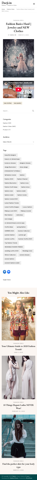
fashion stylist (9, 195)
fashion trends (22, 195)
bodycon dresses (10, 163)
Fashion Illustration (10, 183)
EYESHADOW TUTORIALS (12, 171)
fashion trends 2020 (11, 199)
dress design (24, 167)
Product (5, 130)
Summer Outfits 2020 (25, 239)
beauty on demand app (12, 159)
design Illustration (10, 167)
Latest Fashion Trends (12, 203)
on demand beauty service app (14, 223)
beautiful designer (10, 155)
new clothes (8, 103)
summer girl (22, 235)
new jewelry (17, 103)
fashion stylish (21, 191)
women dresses (25, 255)
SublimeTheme (14, 478)
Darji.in (7, 3)
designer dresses (25, 163)
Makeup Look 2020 (11, 211)
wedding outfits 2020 (11, 251)
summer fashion (10, 235)
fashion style (9, 191)
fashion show (25, 187)
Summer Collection (24, 231)
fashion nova (24, 183)
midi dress (19, 215)
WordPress (29, 478)
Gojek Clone (7, 280)
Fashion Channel (22, 179)
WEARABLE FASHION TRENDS (14, 247)
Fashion (5, 123)
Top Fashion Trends (11, 243)
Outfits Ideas (9, 227)
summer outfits (9, 239)
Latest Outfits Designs (12, 207)
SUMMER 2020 (9, 231)
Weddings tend (27, 251)
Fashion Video (18, 20)
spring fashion (21, 227)
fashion (22, 175)
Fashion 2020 (9, 179)
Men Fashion (8, 215)
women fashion (9, 259)
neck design (8, 219)
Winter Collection (10, 255)
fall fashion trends (10, 175)
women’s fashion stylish (12, 263)
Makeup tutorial (26, 211)
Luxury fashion (27, 207)
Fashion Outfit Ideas (11, 187)
